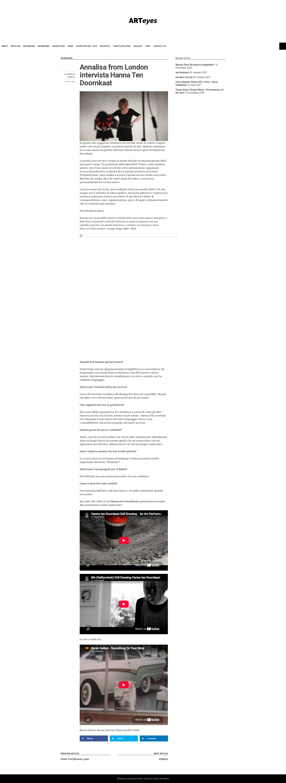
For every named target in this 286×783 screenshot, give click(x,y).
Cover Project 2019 (86, 46)
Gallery (138, 46)
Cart (147, 46)
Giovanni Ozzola (183, 77)
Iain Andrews (182, 72)
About (4, 46)
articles (15, 46)
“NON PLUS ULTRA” (122, 46)
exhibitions (58, 46)
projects (105, 46)
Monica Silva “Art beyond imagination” (194, 64)
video (70, 46)
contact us (159, 46)
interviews (43, 46)
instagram (29, 46)
